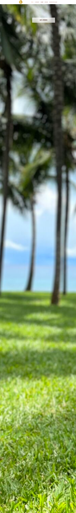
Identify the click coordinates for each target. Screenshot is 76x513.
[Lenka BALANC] (21, 2)
